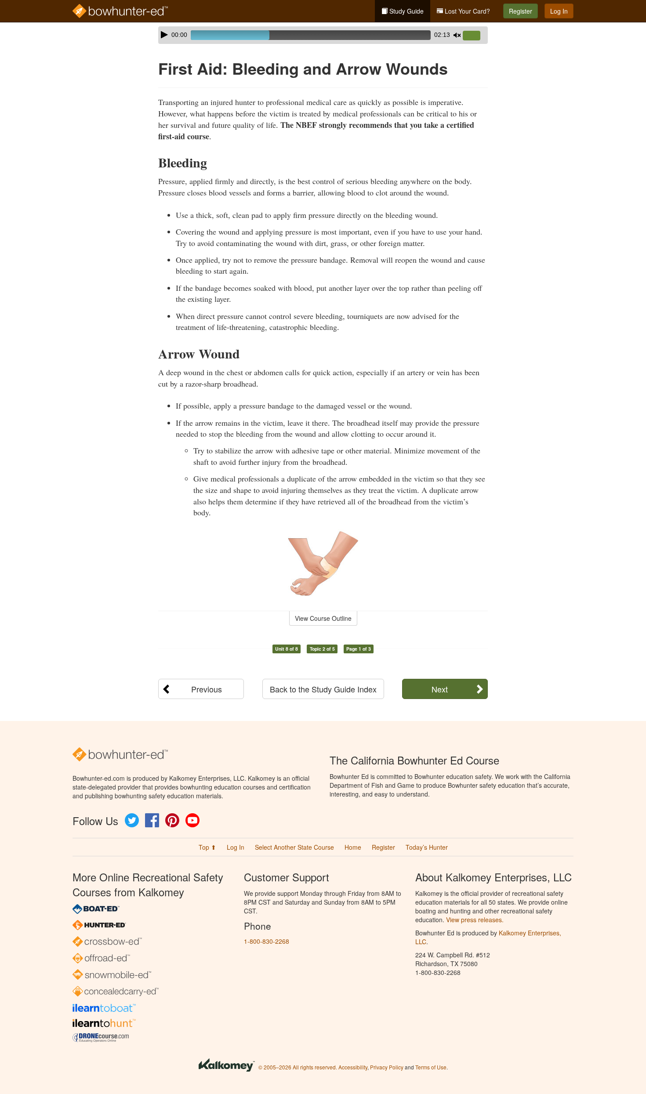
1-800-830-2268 (266, 941)
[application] (323, 35)
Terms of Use (430, 1067)
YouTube (192, 820)
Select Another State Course (294, 847)
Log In (559, 11)
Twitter (132, 820)
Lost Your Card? (466, 11)
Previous (206, 689)
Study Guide (406, 11)
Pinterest (172, 820)
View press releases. (475, 919)
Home (353, 847)
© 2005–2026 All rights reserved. (297, 1067)
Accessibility (352, 1067)
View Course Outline (323, 618)
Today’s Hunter (427, 847)
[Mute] (457, 35)
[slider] (475, 36)
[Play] (164, 34)
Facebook (152, 820)
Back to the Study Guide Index (323, 689)
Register (520, 11)
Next (440, 689)
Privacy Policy (386, 1067)
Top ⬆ (207, 847)
